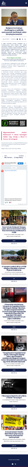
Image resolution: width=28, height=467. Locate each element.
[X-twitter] (15, 464)
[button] (17, 39)
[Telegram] (12, 464)
